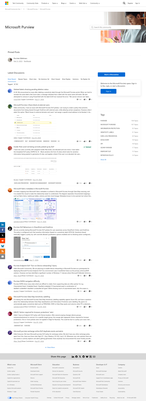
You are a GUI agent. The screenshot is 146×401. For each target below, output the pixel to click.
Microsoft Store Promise (36, 388)
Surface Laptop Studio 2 (13, 374)
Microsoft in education (58, 367)
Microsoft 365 (76, 378)
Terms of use (86, 397)
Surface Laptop (11, 371)
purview (104, 121)
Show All (103, 160)
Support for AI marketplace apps (104, 378)
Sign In (137, 3)
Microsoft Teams (77, 385)
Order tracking (34, 381)
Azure (97, 367)
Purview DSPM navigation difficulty (27, 281)
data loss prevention (109, 136)
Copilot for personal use (13, 381)
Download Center (35, 371)
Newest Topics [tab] (22, 79)
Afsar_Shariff (18, 276)
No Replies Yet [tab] (85, 79)
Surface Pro (10, 367)
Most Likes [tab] (32, 79)
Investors (120, 381)
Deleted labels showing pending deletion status (31, 89)
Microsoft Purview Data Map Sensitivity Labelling (32, 297)
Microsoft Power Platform (79, 381)
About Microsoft (122, 371)
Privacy (67, 397)
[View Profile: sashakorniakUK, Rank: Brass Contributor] (10, 190)
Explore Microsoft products (14, 388)
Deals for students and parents (60, 388)
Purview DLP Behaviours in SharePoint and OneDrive (33, 227)
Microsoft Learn (100, 374)
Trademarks (95, 397)
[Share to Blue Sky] (87, 356)
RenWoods (27, 61)
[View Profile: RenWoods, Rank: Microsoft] (10, 60)
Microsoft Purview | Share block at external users (32, 105)
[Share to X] (80, 356)
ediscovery (105, 140)
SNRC (15, 138)
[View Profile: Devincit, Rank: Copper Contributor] (10, 314)
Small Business (77, 391)
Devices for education (58, 371)
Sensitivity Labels (107, 132)
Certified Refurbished (35, 385)
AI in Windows (11, 385)
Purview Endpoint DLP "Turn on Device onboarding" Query (35, 266)
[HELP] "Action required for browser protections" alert (33, 312)
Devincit (16, 322)
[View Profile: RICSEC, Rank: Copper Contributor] (10, 148)
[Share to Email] (94, 356)
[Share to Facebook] (76, 356)
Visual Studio (99, 391)
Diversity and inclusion (124, 385)
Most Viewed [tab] (55, 79)
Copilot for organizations (13, 378)
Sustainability (121, 391)
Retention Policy (107, 155)
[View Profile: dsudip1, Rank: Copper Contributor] (10, 283)
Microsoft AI (76, 367)
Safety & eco (103, 397)
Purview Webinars (20, 58)
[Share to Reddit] (83, 356)
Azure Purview (106, 147)
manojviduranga (19, 260)
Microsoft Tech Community (103, 381)
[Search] (124, 3)
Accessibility (121, 388)
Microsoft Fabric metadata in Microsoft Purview (31, 189)
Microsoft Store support (36, 374)
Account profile (34, 367)
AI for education (56, 391)
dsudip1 (16, 291)
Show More (51, 347)
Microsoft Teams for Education (60, 374)
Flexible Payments (35, 391)
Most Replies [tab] (66, 79)
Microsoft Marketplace (102, 385)
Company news (122, 374)
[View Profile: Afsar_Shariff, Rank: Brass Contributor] (10, 267)
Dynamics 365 (76, 374)
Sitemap (49, 397)
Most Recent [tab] (12, 79)
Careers (120, 367)
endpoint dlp (106, 151)
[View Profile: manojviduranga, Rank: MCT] (10, 229)
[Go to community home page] (6, 3)
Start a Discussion (111, 74)
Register (130, 3)
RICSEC (16, 180)
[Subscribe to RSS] (90, 356)
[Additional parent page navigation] (24, 9)
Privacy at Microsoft (123, 378)
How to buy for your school (59, 381)
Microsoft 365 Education (58, 378)
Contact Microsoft (58, 397)
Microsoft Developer (101, 371)
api (102, 144)
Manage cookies (76, 397)
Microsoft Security (77, 371)
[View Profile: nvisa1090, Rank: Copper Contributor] (10, 91)
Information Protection (110, 128)
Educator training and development (61, 385)
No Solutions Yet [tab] (44, 79)
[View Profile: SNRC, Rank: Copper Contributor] (10, 106)
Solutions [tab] (76, 79)
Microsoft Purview (32, 9)
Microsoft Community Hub (12, 9)
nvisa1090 (17, 99)
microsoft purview (108, 124)
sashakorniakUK (19, 222)
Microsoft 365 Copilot (78, 388)
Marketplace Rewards (102, 388)
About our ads (120, 397)
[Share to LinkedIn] (73, 356)
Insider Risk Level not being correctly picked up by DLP (34, 147)
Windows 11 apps (11, 391)
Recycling (112, 397)
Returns (32, 378)
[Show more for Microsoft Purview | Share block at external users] (58, 141)
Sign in (108, 91)
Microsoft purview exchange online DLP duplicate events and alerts (38, 331)
